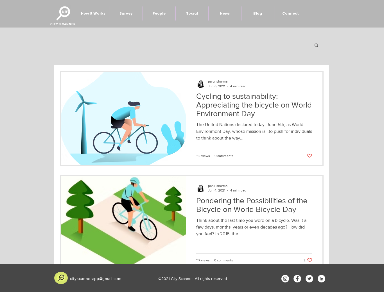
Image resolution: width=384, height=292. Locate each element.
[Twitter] (309, 278)
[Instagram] (285, 278)
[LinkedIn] (321, 278)
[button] (316, 46)
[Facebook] (297, 278)
